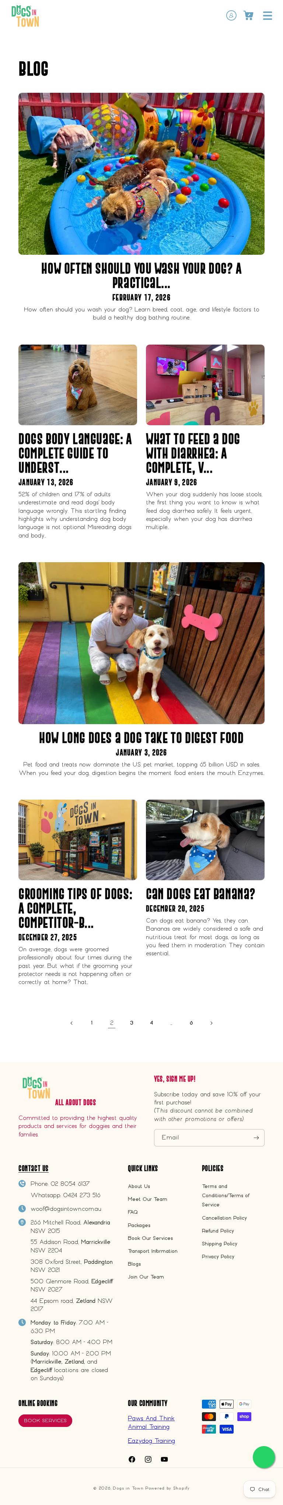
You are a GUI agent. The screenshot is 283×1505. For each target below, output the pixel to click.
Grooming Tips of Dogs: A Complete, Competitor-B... (75, 908)
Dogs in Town (128, 1488)
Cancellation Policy (224, 1218)
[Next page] (211, 1023)
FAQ (133, 1212)
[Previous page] (72, 1023)
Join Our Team (146, 1277)
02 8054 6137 (70, 1183)
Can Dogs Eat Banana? (201, 894)
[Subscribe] (256, 1137)
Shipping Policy (219, 1244)
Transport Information (153, 1251)
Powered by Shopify (167, 1488)
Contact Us (33, 1168)
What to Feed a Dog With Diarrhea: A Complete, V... (193, 453)
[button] (267, 15)
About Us (139, 1186)
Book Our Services (150, 1238)
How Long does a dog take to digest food (141, 737)
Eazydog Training (151, 1440)
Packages (139, 1225)
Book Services (45, 1420)
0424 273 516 (82, 1195)
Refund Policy (218, 1231)
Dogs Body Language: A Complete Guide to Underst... (75, 453)
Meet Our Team (147, 1199)
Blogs (134, 1264)
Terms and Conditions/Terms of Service (225, 1195)
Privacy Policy (218, 1257)
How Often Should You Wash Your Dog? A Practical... (141, 275)
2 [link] (111, 1023)
